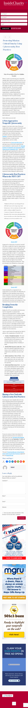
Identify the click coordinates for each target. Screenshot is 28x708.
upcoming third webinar (18, 437)
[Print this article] (18, 461)
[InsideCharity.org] (14, 3)
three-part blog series (16, 142)
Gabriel (12, 467)
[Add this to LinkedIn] (12, 461)
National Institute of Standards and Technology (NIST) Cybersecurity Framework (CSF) (13, 147)
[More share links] (24, 461)
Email (4, 501)
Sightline (4, 136)
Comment (5, 480)
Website (4, 507)
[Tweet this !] (10, 461)
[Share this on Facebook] (7, 461)
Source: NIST (14, 242)
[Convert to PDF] (21, 461)
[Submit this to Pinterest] (15, 461)
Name (4, 496)
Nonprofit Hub (9, 455)
